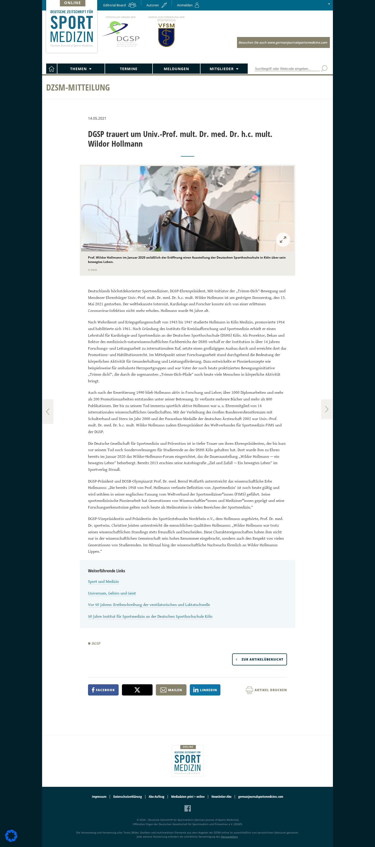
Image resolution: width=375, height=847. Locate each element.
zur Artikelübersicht (262, 659)
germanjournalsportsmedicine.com (260, 796)
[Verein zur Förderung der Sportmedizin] (166, 46)
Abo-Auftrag (156, 796)
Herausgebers (229, 836)
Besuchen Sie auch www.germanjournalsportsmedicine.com (283, 42)
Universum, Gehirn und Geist (112, 593)
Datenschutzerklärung (127, 796)
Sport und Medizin (103, 581)
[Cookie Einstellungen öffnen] (11, 841)
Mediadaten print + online (188, 796)
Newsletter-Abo (221, 796)
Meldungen (176, 68)
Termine (129, 68)
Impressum (99, 796)
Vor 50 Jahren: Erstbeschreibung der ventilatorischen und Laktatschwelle (149, 604)
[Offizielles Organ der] (120, 47)
